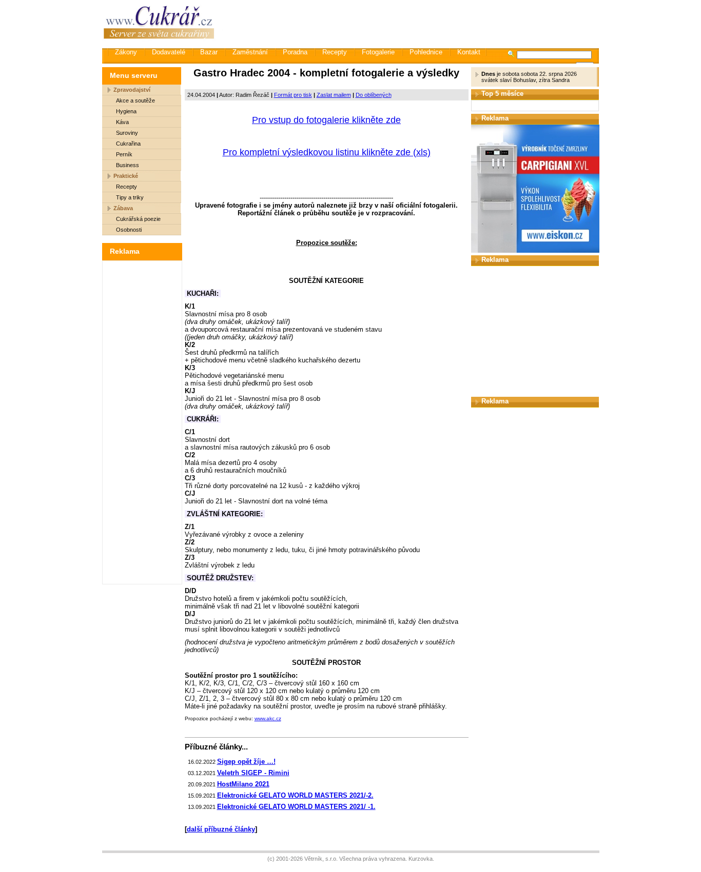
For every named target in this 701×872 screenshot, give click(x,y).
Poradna (295, 52)
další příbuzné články (221, 829)
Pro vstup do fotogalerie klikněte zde (326, 120)
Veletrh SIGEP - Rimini (253, 773)
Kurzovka (420, 859)
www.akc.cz (268, 718)
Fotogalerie (378, 52)
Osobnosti (129, 230)
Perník (124, 154)
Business (127, 165)
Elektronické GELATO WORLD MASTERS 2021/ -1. (296, 806)
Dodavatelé (168, 52)
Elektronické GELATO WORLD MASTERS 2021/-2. (295, 795)
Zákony (126, 52)
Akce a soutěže (135, 100)
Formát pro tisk (293, 95)
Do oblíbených (374, 95)
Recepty (334, 52)
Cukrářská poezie (138, 219)
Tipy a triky (130, 197)
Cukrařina (128, 143)
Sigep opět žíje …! (246, 761)
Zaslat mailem (334, 95)
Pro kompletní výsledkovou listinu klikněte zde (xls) (327, 152)
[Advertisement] (411, 23)
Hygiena (126, 111)
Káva (122, 122)
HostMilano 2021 (243, 784)
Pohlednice (426, 52)
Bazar (209, 52)
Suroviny (127, 133)
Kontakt (468, 52)
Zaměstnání (250, 52)
